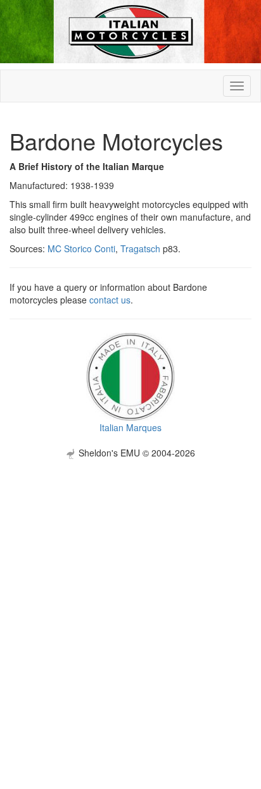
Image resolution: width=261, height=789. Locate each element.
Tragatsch (140, 248)
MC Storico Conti (81, 248)
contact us (109, 299)
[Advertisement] (130, 589)
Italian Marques (130, 427)
